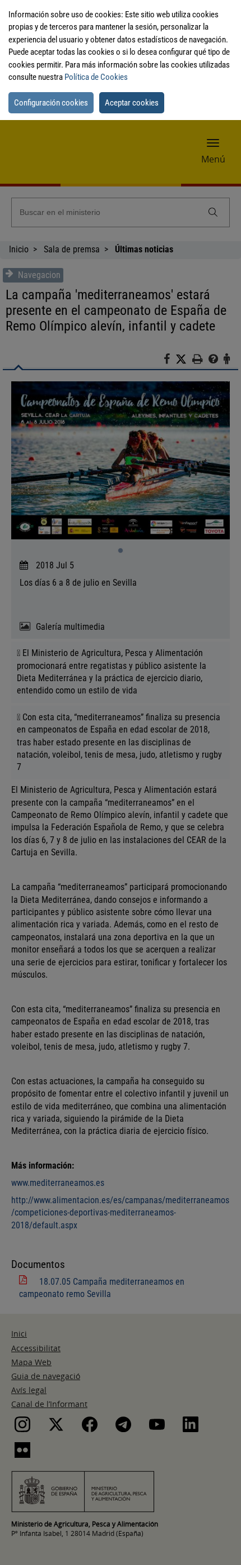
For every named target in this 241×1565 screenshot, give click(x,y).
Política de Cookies (96, 77)
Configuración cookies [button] (51, 103)
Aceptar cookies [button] (132, 103)
